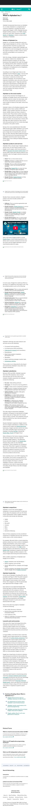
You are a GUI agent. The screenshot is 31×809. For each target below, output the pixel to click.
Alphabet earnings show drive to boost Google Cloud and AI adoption (17, 710)
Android (5, 596)
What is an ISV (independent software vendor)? (15, 752)
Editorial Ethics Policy (22, 795)
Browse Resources (15, 792)
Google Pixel (6, 550)
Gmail (11, 433)
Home (2, 11)
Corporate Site (16, 799)
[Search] (29, 9)
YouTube (15, 431)
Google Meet (22, 596)
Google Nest (23, 441)
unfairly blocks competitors (18, 638)
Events (25, 797)
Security (11, 765)
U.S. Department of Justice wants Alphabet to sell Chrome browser (16, 702)
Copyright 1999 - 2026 (16, 802)
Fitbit (23, 33)
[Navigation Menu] (2, 9)
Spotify (6, 561)
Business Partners (19, 797)
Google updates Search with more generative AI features (16, 714)
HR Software (19, 765)
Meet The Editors (12, 795)
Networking (6, 765)
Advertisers (11, 797)
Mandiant (11, 35)
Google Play (14, 168)
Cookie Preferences (14, 803)
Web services (7, 11)
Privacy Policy (6, 803)
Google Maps (6, 433)
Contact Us (5, 797)
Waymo (4, 35)
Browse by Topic (15, 790)
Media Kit (9, 799)
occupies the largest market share (16, 150)
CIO (15, 765)
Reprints (22, 799)
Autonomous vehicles (10, 361)
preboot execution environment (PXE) (12, 781)
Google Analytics (18, 206)
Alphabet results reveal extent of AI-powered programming (17, 706)
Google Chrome (17, 177)
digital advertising (21, 426)
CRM (20, 547)
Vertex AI (17, 302)
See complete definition (8, 736)
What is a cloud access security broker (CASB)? (15, 731)
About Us (6, 795)
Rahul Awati (5, 18)
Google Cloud (6, 239)
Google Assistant (21, 569)
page (19, 73)
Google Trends (16, 212)
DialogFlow (14, 306)
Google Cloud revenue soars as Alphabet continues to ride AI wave (17, 698)
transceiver (6, 774)
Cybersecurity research (11, 350)
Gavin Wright (5, 19)
